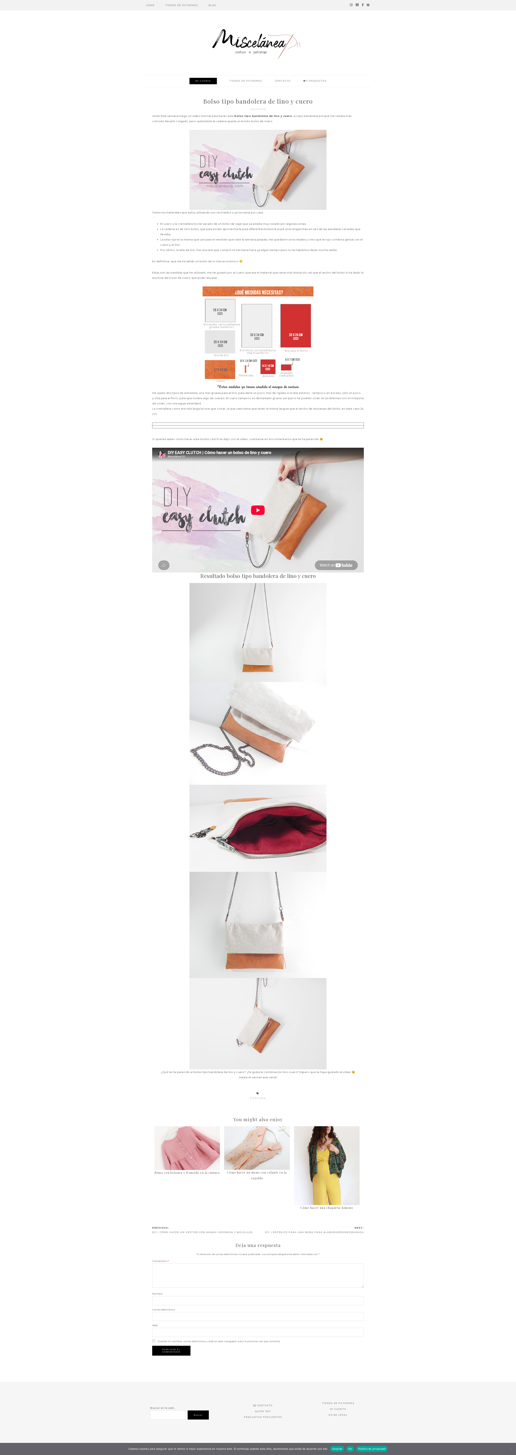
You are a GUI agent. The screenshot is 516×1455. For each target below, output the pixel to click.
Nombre (157, 1293)
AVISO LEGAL (338, 1414)
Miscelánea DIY (258, 44)
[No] (511, 1449)
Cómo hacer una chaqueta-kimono (326, 1208)
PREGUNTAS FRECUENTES (263, 1417)
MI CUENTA (203, 81)
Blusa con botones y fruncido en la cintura (187, 1173)
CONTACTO (265, 1405)
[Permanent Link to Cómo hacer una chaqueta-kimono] (327, 1128)
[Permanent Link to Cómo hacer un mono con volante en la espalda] (257, 1128)
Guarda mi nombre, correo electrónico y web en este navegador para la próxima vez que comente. (219, 1341)
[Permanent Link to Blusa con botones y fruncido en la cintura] (187, 1128)
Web (155, 1325)
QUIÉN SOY (263, 1411)
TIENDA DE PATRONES (338, 1403)
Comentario (160, 1260)
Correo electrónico (163, 1309)
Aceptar (337, 1448)
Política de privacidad (372, 1448)
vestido (222, 239)
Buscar (198, 1415)
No (350, 1448)
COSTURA (258, 1098)
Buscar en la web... (163, 1407)
